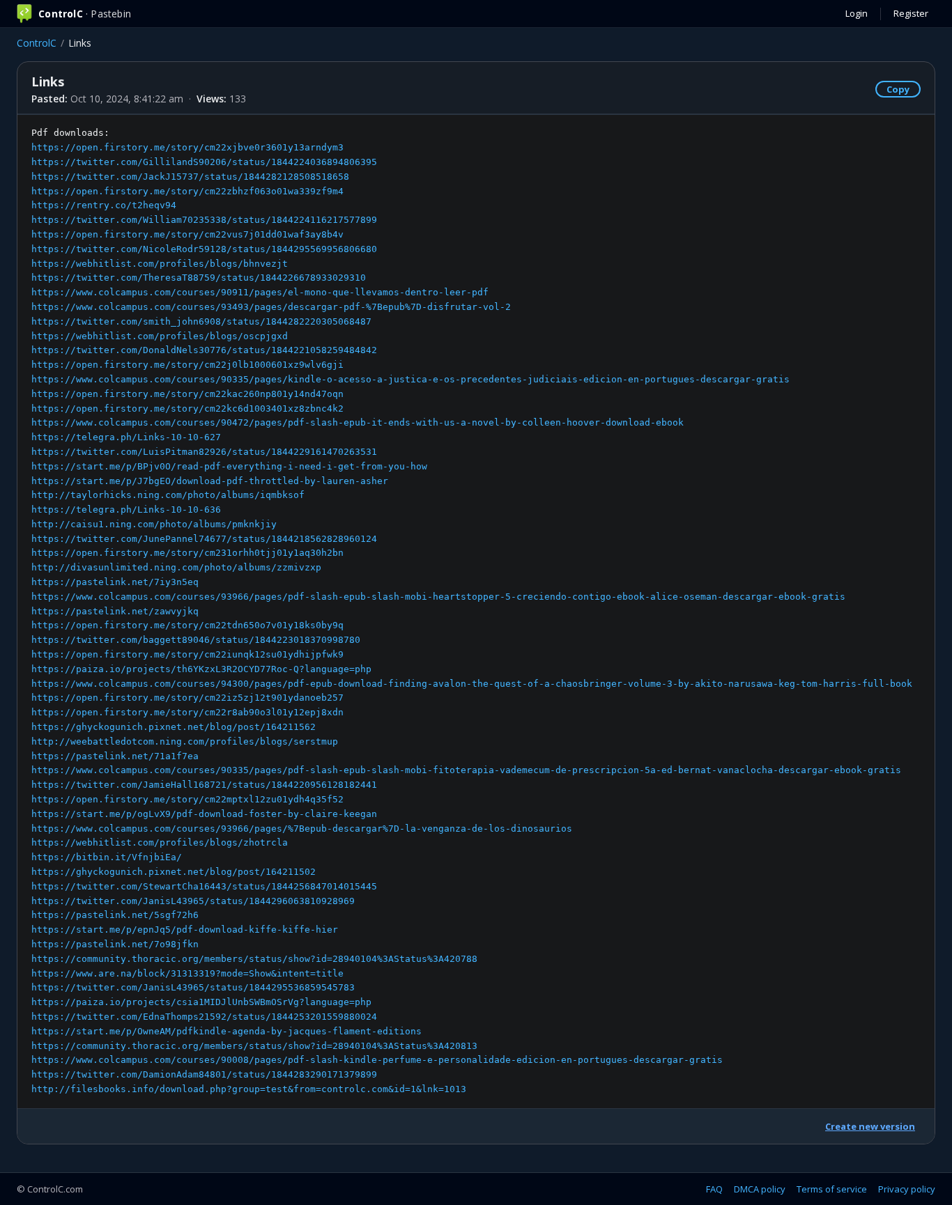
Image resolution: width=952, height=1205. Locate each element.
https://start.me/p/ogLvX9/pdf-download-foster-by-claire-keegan (204, 814)
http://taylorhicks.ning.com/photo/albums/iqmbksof (168, 495)
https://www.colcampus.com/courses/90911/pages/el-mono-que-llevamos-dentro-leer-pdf (260, 292)
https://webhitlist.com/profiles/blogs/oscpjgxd (159, 336)
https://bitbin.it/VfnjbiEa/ (106, 857)
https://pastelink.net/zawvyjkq (115, 611)
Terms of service (832, 1189)
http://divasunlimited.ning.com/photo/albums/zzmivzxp (176, 567)
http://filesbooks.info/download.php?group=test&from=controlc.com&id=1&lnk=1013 (248, 1089)
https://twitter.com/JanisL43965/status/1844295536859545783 (193, 987)
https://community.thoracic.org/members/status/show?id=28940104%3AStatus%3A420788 (254, 959)
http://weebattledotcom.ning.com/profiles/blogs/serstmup (184, 741)
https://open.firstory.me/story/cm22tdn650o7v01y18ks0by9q (187, 625)
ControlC (36, 42)
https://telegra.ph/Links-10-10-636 (126, 509)
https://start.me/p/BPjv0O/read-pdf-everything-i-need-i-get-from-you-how (229, 466)
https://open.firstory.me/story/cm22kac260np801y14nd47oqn (187, 394)
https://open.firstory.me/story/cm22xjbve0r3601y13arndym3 (187, 147)
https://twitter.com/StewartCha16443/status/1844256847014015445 (204, 886)
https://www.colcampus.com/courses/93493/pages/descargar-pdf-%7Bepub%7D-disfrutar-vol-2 (271, 307)
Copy (897, 89)
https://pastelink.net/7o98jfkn (115, 944)
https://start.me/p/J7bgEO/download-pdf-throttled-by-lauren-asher (209, 481)
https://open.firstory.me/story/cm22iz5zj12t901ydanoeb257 (187, 697)
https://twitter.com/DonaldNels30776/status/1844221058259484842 (204, 350)
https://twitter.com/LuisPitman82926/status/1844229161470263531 (204, 451)
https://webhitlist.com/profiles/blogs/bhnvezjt (159, 263)
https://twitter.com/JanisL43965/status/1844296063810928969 (193, 901)
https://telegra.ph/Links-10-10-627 (126, 437)
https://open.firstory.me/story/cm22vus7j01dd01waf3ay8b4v (187, 234)
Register (910, 13)
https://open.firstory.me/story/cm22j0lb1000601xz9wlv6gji (187, 364)
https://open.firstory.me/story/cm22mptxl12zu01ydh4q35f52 (187, 799)
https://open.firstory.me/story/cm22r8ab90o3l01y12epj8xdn (187, 712)
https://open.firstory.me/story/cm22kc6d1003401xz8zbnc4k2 (187, 408)
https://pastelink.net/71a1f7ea (115, 756)
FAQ (714, 1189)
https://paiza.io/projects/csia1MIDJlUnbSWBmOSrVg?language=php (201, 1002)
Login (856, 13)
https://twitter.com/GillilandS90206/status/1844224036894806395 (204, 162)
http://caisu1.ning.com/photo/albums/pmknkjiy (154, 524)
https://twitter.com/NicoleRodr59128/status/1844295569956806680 (204, 249)
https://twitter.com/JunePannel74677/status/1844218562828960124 (204, 539)
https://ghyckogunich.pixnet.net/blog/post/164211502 (173, 871)
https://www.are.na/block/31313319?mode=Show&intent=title (187, 973)
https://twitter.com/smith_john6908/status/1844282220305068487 (201, 321)
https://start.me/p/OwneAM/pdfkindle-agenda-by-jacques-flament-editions (226, 1031)
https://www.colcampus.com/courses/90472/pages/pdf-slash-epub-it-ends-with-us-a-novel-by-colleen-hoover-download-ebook (357, 422)
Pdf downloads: (471, 610)
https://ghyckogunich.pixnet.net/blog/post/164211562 (173, 727)
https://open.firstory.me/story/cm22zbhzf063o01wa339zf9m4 (187, 191)
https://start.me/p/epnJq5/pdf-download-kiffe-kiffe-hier (184, 929)
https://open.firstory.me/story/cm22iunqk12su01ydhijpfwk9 (187, 654)
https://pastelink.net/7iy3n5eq (115, 582)
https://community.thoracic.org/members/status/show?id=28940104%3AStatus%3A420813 (254, 1046)
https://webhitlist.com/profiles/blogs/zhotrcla (159, 842)
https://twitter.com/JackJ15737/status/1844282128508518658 (190, 176)
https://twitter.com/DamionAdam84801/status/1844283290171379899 (204, 1074)
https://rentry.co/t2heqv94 (103, 205)
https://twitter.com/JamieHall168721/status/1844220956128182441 (204, 784)
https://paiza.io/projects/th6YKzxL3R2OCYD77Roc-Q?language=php (201, 669)
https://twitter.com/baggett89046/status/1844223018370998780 (195, 640)
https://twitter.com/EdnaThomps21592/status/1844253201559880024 (204, 1016)
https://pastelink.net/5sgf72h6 (115, 915)
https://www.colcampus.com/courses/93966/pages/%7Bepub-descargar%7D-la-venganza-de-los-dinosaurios (301, 828)
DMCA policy (759, 1189)
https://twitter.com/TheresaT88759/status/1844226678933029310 (198, 277)
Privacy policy (906, 1189)
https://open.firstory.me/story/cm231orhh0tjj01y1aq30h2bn (187, 552)
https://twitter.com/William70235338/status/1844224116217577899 (204, 220)
